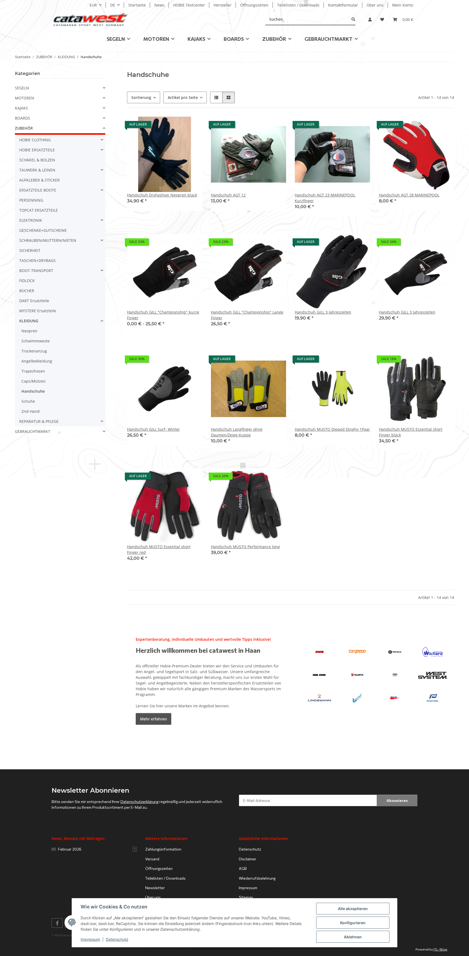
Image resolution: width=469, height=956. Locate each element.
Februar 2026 (96, 849)
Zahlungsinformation (163, 849)
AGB (243, 868)
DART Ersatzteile (34, 300)
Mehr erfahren (153, 718)
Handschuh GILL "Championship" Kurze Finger (163, 315)
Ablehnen (353, 937)
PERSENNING (31, 200)
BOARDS (22, 118)
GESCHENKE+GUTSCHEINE (43, 230)
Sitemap (246, 897)
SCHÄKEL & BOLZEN (37, 160)
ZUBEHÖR (24, 128)
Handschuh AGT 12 (228, 195)
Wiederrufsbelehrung (257, 878)
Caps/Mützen (33, 381)
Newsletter (155, 887)
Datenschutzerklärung (140, 801)
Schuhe (28, 401)
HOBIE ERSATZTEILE (37, 149)
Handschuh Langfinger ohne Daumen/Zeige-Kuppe (236, 432)
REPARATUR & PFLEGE (39, 421)
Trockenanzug (34, 351)
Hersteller (223, 5)
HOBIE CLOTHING (35, 139)
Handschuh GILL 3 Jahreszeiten (323, 312)
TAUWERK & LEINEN (37, 170)
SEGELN (22, 87)
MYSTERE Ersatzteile (37, 310)
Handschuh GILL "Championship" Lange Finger (247, 315)
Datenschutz (117, 939)
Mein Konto (402, 5)
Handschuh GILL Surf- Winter (153, 429)
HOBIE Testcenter (189, 5)
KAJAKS (21, 108)
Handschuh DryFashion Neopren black (162, 195)
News (159, 5)
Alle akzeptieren (353, 908)
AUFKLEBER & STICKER (39, 180)
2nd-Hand (30, 411)
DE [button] (112, 5)
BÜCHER (26, 290)
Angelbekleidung (36, 361)
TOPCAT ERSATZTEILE (38, 210)
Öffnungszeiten (254, 5)
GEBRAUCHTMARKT (32, 431)
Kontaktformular (343, 5)
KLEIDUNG (28, 320)
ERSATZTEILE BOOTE (37, 190)
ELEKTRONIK (30, 220)
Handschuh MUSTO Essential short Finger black (410, 432)
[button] (370, 19)
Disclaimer (247, 859)
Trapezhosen (33, 371)
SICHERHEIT (29, 250)
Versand (152, 859)
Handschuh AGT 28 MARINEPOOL (409, 195)
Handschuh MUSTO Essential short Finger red (159, 549)
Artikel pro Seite (183, 97)
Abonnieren (397, 800)
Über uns (375, 5)
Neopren (29, 330)
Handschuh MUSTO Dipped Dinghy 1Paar (332, 429)
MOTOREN (24, 98)
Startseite (137, 5)
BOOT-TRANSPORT (36, 270)
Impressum (90, 939)
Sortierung (141, 97)
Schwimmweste (35, 340)
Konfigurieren (353, 922)
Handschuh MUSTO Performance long (245, 546)
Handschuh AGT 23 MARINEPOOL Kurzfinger (325, 197)
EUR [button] (93, 5)
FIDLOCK (27, 280)
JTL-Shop (440, 949)
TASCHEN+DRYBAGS (37, 260)
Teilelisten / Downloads (298, 5)
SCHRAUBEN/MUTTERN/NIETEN (47, 240)
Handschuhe (33, 391)
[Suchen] (353, 19)
